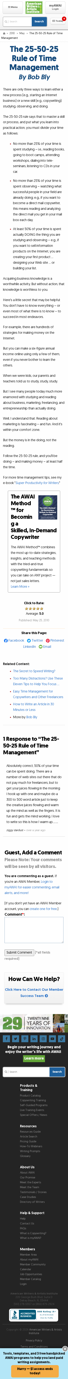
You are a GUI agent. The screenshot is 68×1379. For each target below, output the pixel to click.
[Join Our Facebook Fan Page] (6, 1038)
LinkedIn (29, 646)
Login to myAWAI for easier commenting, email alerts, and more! (32, 887)
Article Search (28, 1136)
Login (23, 1284)
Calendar (25, 1269)
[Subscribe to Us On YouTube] (52, 1038)
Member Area (28, 1255)
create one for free (43, 909)
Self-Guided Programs (33, 1105)
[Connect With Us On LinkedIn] (33, 1038)
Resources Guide (30, 1132)
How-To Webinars (31, 1146)
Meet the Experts (30, 1182)
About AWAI (27, 1172)
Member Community (33, 1264)
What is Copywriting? (33, 1233)
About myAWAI (29, 1259)
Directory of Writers (32, 1202)
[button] (12, 7)
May (22, 33)
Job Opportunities (31, 1274)
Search (39, 21)
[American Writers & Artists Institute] (34, 7)
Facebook (16, 640)
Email (47, 646)
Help (23, 1218)
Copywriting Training (33, 1100)
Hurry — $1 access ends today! (35, 1371)
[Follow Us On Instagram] (43, 1038)
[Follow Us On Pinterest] (24, 1038)
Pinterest (57, 640)
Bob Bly (31, 717)
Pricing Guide (28, 1141)
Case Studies (28, 1197)
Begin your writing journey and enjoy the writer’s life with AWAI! (34, 1053)
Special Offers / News (33, 1115)
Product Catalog (30, 1095)
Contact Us (27, 1223)
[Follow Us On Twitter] (15, 1038)
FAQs (23, 1228)
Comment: (15, 914)
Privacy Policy (34, 1340)
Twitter (37, 640)
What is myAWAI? (30, 1238)
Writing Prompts (30, 1151)
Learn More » (20, 587)
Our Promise (27, 1177)
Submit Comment (19, 952)
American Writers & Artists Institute (45, 1331)
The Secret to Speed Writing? (34, 671)
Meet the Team (29, 1187)
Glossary (25, 1156)
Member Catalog (30, 1279)
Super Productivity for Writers (37, 483)
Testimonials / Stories (33, 1192)
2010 (12, 33)
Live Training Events (32, 1110)
